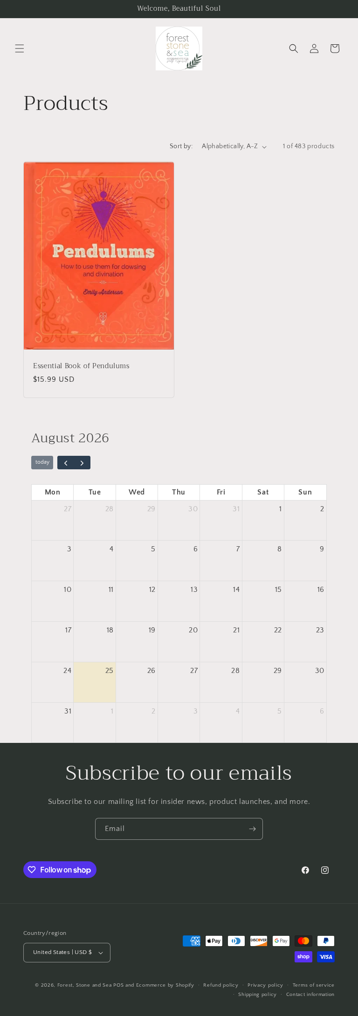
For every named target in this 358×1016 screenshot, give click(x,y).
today (42, 462)
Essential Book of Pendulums (81, 366)
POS (118, 985)
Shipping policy (257, 994)
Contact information (310, 994)
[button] (19, 48)
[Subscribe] (252, 829)
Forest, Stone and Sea (84, 985)
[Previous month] (65, 463)
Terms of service (314, 985)
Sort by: (181, 146)
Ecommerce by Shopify (165, 985)
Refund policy (220, 985)
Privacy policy (265, 985)
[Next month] (82, 463)
